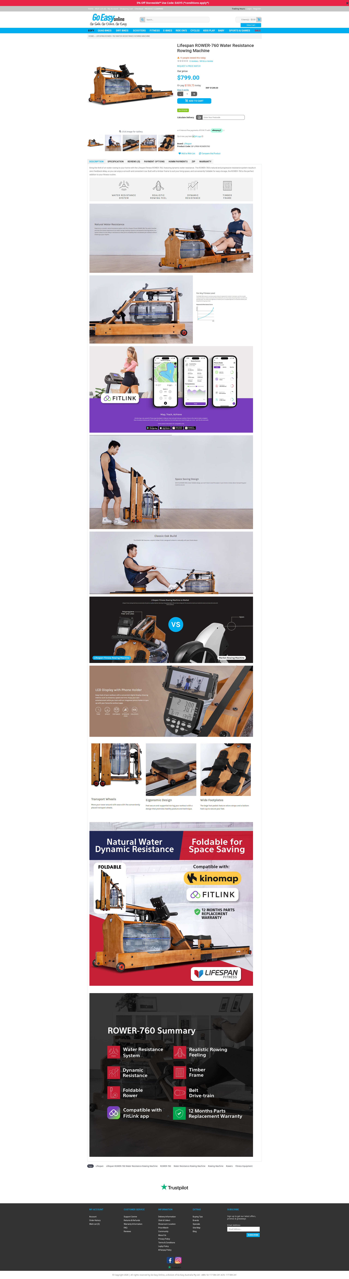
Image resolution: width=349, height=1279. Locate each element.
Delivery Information (167, 1217)
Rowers (229, 1166)
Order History (95, 1220)
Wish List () (94, 1224)
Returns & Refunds (132, 1220)
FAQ (125, 1228)
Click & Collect (164, 1220)
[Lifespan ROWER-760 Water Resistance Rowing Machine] (130, 85)
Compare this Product (211, 153)
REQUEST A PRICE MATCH (188, 66)
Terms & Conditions (166, 1242)
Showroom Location (167, 1224)
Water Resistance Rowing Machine (189, 1166)
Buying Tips (198, 1217)
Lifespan (188, 143)
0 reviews (193, 61)
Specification (116, 161)
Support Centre (130, 1217)
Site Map (196, 1228)
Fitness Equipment (243, 1166)
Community (163, 1231)
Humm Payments (178, 161)
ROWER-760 (165, 1166)
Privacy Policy (164, 1239)
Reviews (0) (134, 161)
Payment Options (154, 161)
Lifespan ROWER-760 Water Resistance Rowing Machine (131, 1166)
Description (96, 161)
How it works (183, 90)
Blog (195, 1231)
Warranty (205, 161)
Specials (196, 1224)
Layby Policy (163, 1246)
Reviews (127, 1231)
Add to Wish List (188, 153)
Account (93, 1217)
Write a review (206, 61)
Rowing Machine (215, 1166)
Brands (196, 1220)
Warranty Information (133, 1224)
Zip (193, 161)
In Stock (183, 110)
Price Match (163, 1228)
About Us (162, 1235)
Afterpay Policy (165, 1250)
